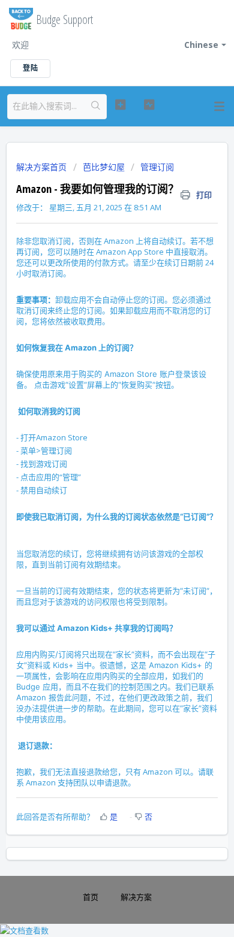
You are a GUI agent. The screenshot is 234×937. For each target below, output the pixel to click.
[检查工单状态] (148, 105)
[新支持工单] (120, 105)
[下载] (94, 466)
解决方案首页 (42, 167)
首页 (90, 896)
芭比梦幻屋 (104, 167)
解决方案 (136, 896)
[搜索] (96, 107)
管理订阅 (157, 167)
